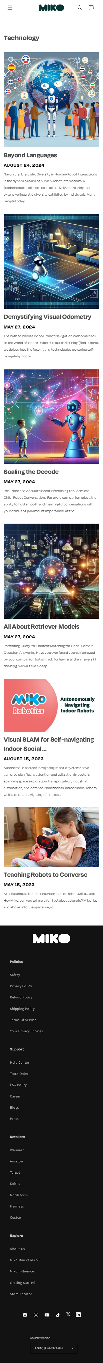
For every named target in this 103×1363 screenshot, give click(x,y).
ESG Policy (18, 1085)
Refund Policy (21, 997)
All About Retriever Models (42, 626)
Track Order (19, 1073)
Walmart (17, 1150)
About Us (17, 1249)
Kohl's (15, 1183)
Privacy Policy (21, 986)
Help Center (20, 1062)
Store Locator (21, 1294)
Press (14, 1118)
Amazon (16, 1161)
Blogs (14, 1107)
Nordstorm (19, 1195)
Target (15, 1172)
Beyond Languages (30, 155)
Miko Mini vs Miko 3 (25, 1260)
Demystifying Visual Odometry (48, 316)
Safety (15, 975)
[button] (10, 7)
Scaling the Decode (31, 471)
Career (15, 1096)
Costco (15, 1217)
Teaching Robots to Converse (45, 874)
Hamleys (17, 1206)
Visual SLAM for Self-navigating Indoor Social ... (49, 743)
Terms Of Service (23, 1020)
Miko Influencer (22, 1271)
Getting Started (22, 1282)
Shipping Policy (22, 1008)
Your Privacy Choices (26, 1031)
